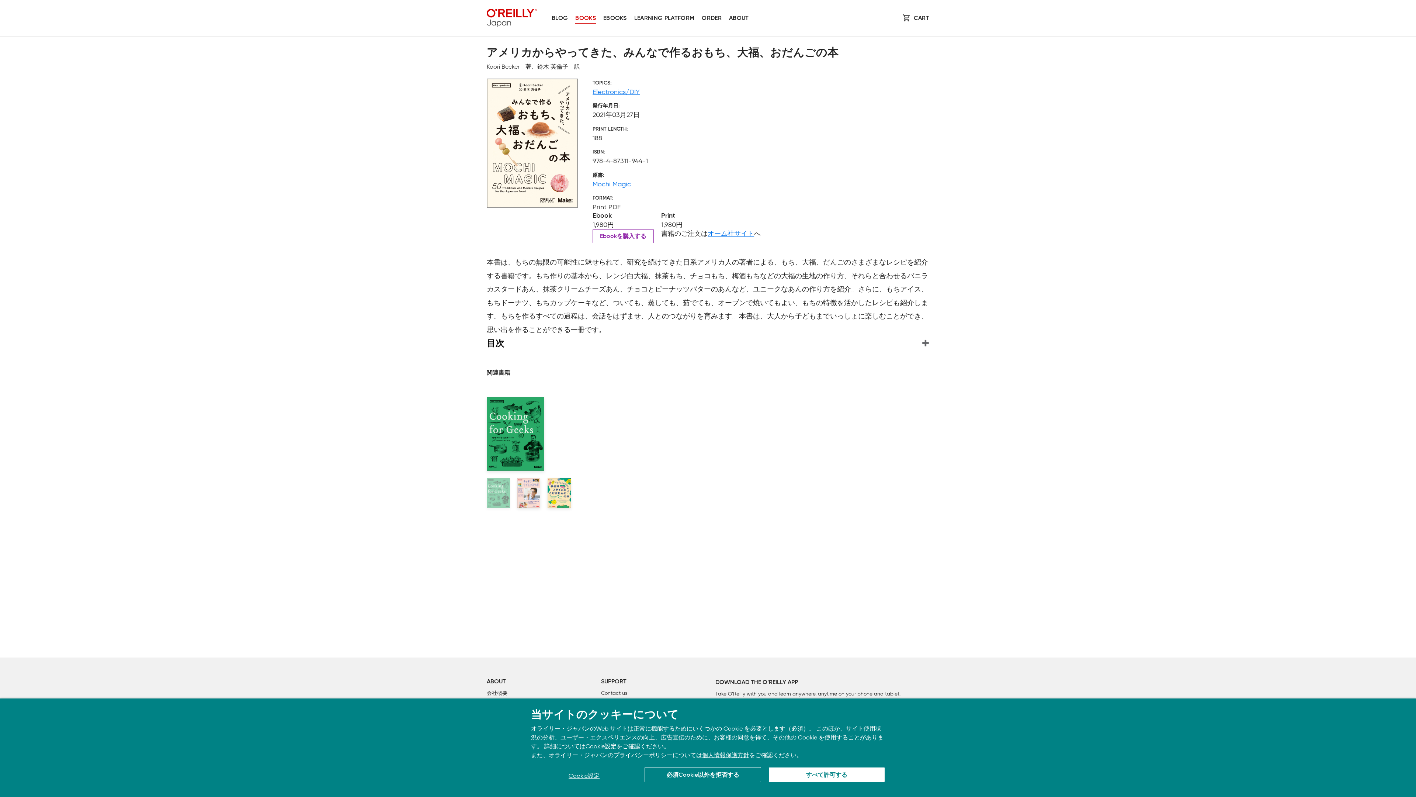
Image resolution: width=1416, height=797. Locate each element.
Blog (560, 18)
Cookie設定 (601, 746)
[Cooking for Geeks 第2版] (498, 493)
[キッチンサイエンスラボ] (529, 493)
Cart (921, 18)
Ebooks (615, 18)
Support (614, 682)
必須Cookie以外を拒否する (703, 775)
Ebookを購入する (623, 236)
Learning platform (664, 18)
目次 (495, 343)
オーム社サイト (731, 234)
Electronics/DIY (616, 92)
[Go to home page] (512, 18)
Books (585, 18)
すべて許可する (826, 775)
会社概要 (497, 693)
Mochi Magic (612, 184)
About (739, 18)
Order (712, 18)
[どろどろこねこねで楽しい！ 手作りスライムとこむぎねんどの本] (559, 493)
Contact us (614, 693)
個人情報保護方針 (725, 755)
